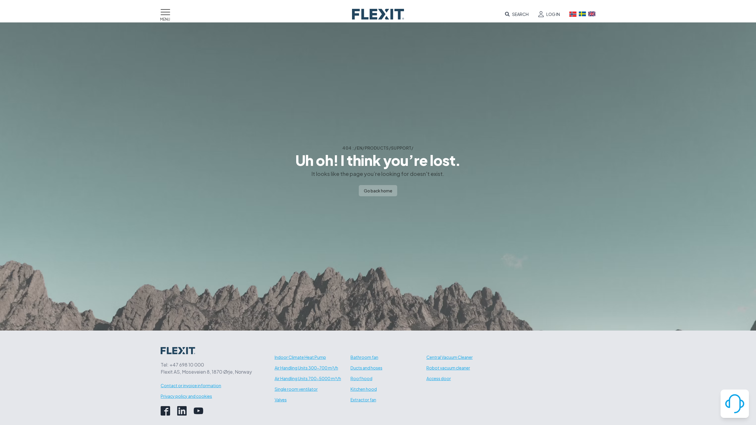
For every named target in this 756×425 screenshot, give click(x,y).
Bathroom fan (364, 357)
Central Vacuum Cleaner (449, 357)
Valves (281, 399)
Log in (553, 14)
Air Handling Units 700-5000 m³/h (308, 378)
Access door (438, 378)
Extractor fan (363, 399)
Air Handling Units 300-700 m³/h (306, 367)
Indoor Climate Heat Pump (300, 357)
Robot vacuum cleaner (448, 367)
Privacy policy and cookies (186, 396)
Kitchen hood (364, 389)
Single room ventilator (296, 389)
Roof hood (361, 378)
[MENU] (165, 11)
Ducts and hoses (366, 367)
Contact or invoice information (191, 385)
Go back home (378, 190)
